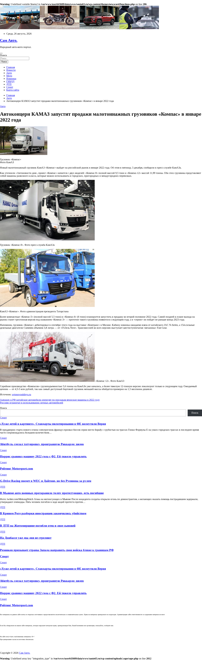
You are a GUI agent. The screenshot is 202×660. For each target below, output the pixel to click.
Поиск (3, 55)
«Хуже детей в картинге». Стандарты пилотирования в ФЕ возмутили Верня (53, 423)
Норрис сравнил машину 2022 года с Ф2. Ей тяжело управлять (43, 456)
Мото (9, 75)
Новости (11, 70)
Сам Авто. (8, 40)
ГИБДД (10, 81)
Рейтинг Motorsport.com (16, 468)
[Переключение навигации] (1, 53)
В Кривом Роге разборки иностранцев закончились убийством (43, 513)
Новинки (11, 78)
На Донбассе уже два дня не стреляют (25, 537)
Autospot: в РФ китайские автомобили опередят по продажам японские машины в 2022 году (50, 399)
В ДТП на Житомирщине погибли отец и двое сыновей (37, 525)
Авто (9, 73)
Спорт (9, 87)
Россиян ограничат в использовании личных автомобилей (31, 402)
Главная (10, 67)
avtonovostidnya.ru (21, 394)
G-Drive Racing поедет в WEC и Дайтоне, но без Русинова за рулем (45, 481)
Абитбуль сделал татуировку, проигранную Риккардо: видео (42, 444)
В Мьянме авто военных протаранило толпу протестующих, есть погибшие (52, 493)
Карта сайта (12, 90)
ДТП (9, 84)
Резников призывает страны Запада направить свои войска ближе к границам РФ (57, 550)
